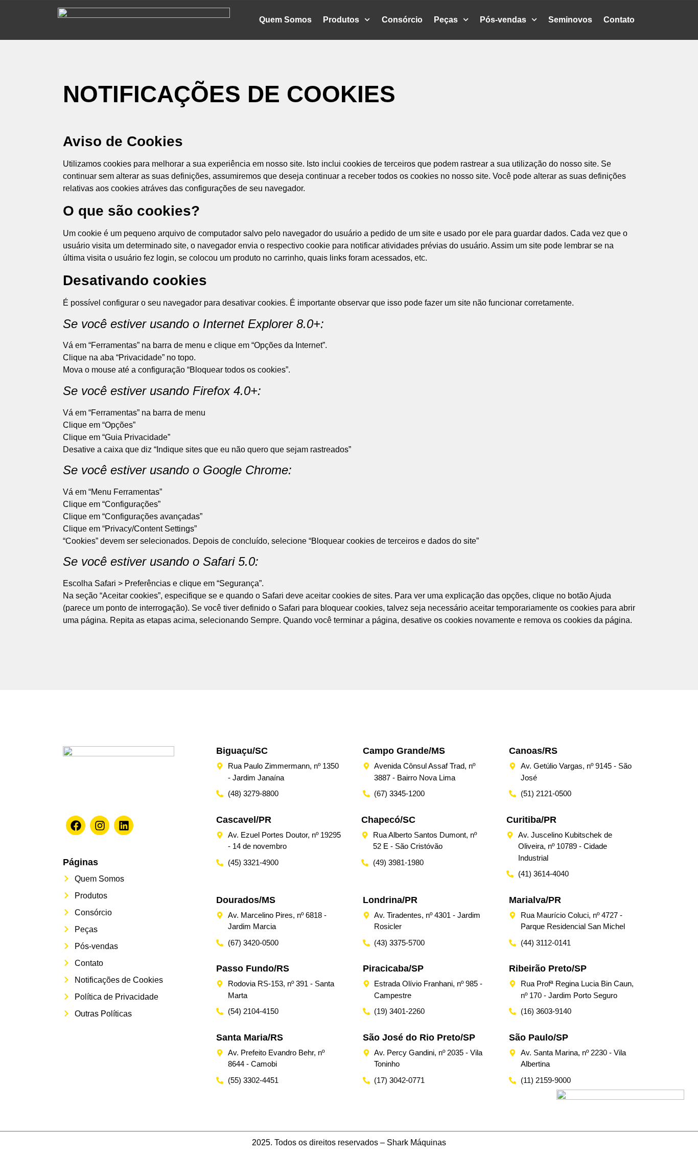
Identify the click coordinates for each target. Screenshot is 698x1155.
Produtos (341, 19)
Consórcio (402, 19)
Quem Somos (285, 19)
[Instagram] (99, 825)
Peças (446, 19)
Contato (619, 19)
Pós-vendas (503, 19)
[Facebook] (75, 825)
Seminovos (570, 19)
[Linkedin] (123, 825)
